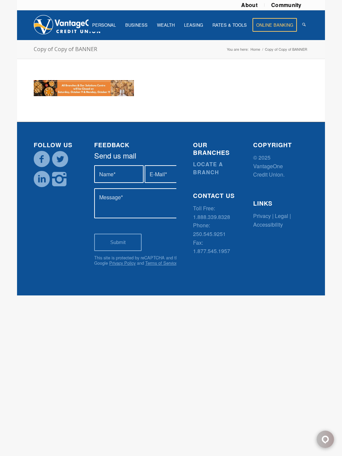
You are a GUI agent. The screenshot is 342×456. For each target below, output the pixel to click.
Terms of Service (161, 263)
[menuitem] (249, 5)
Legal (281, 216)
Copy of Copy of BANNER (65, 49)
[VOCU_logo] (67, 25)
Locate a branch (208, 168)
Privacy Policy (122, 263)
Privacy (262, 216)
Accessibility (268, 224)
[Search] (304, 25)
